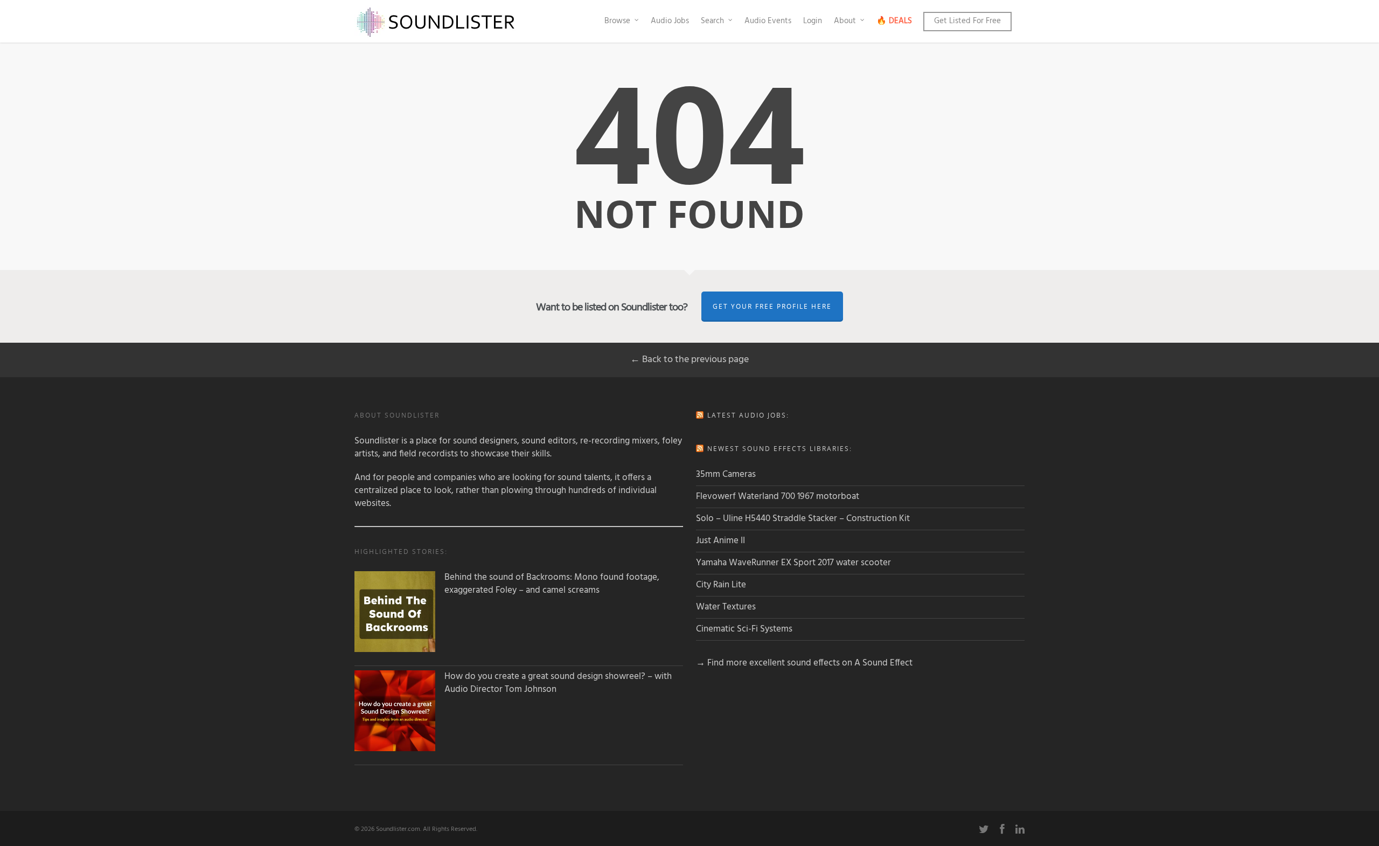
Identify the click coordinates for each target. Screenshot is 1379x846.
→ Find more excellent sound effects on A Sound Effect (804, 663)
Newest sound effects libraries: (779, 448)
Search (712, 21)
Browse (617, 21)
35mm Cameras (726, 474)
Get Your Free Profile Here (772, 306)
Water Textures (726, 607)
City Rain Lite (721, 585)
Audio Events (767, 21)
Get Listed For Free (967, 21)
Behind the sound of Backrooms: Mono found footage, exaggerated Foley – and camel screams (551, 584)
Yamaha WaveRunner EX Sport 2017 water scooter (793, 563)
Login (812, 21)
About (845, 21)
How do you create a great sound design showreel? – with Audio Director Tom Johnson (558, 683)
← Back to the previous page (689, 359)
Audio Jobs (670, 21)
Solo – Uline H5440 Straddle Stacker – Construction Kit (803, 518)
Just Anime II (720, 540)
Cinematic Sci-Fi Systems (744, 629)
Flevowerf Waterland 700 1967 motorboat (777, 496)
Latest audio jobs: (748, 415)
